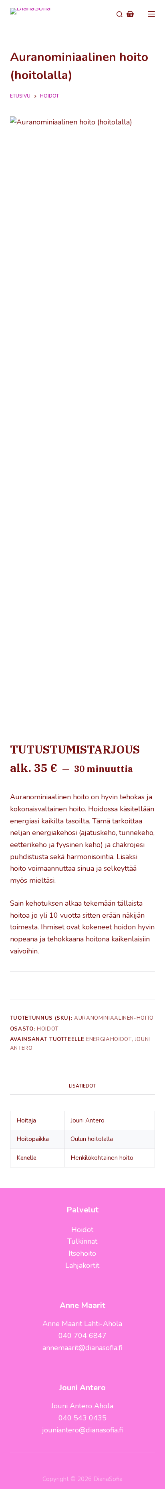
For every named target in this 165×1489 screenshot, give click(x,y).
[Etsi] (120, 14)
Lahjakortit (82, 1265)
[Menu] (151, 14)
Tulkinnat (82, 1241)
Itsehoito (82, 1253)
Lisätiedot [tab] (82, 1086)
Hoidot (47, 1029)
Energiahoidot (108, 1039)
